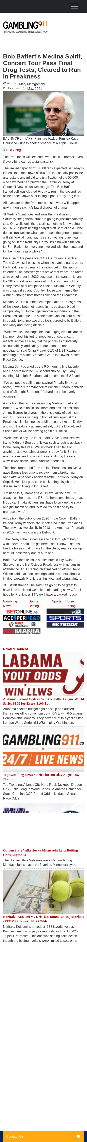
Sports (56, 601)
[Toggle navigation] (75, 6)
